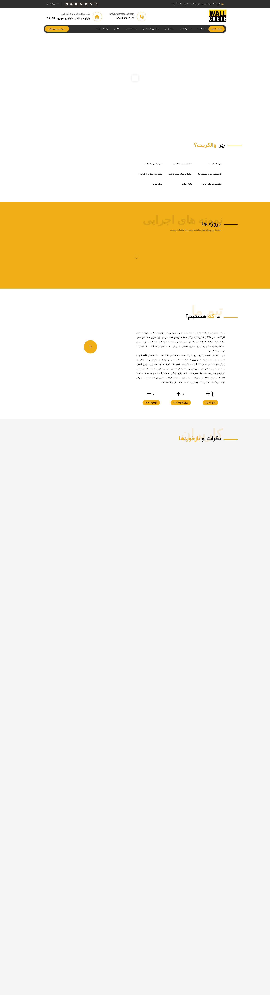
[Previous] (220, 471)
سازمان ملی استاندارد (163, 752)
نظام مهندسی (167, 747)
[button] (96, 4)
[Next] (226, 471)
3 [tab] (131, 300)
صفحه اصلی (168, 743)
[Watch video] (90, 373)
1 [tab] (138, 300)
